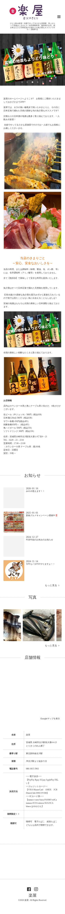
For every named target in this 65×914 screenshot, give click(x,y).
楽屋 (33, 895)
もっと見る (51, 585)
